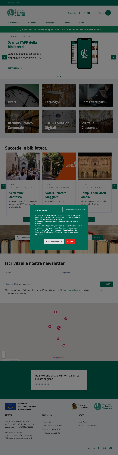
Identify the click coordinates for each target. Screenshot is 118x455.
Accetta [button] (70, 241)
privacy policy (57, 220)
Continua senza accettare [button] (75, 209)
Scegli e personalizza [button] (54, 241)
